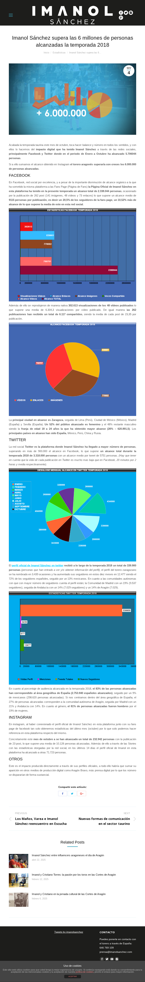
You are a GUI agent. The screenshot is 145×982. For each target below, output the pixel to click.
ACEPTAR (72, 976)
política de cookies (85, 972)
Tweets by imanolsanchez (68, 932)
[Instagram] (131, 13)
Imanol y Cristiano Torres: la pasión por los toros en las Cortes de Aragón (74, 874)
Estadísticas (59, 52)
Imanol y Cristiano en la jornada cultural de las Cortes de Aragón (69, 894)
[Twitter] (126, 13)
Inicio (46, 52)
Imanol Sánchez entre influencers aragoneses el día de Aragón (68, 855)
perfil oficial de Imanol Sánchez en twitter (37, 565)
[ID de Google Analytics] (121, 18)
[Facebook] (121, 13)
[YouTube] (112, 959)
